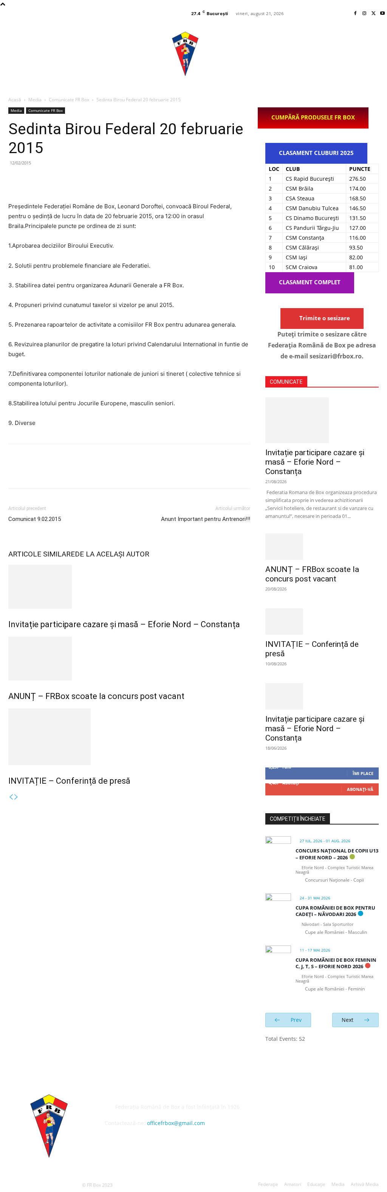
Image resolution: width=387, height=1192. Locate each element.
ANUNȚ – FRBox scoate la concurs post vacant (96, 696)
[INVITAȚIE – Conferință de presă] (129, 736)
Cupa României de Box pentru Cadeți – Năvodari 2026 (335, 911)
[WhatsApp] (68, 180)
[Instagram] (364, 13)
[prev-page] (11, 797)
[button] (383, 53)
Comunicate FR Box (69, 99)
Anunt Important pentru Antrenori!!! (205, 519)
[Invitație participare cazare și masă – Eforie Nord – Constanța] (129, 587)
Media (35, 99)
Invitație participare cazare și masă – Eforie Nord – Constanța (124, 624)
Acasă (14, 99)
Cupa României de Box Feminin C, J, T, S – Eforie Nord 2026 (336, 963)
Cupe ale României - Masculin (336, 932)
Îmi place (363, 773)
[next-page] (16, 797)
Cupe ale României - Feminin (335, 989)
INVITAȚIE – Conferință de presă (69, 781)
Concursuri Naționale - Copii (334, 880)
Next (348, 1019)
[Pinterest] (50, 180)
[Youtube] (382, 13)
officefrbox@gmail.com (176, 1123)
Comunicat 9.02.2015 (34, 519)
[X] (373, 13)
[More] (86, 180)
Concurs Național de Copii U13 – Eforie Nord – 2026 (337, 854)
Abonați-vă (360, 789)
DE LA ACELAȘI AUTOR (112, 554)
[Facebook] (355, 13)
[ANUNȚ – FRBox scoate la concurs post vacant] (129, 658)
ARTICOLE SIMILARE (41, 554)
